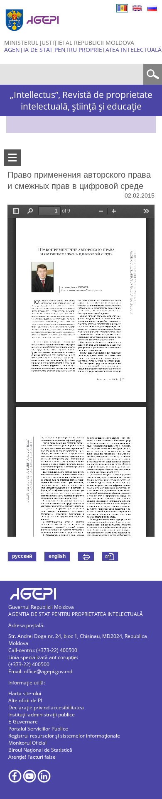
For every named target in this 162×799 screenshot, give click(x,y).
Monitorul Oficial (27, 742)
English (137, 8)
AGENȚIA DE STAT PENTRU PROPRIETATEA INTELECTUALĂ (83, 50)
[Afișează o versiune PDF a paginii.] (110, 556)
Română (122, 8)
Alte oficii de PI (25, 700)
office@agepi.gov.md (48, 671)
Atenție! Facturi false (32, 756)
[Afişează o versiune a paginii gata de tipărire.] (86, 556)
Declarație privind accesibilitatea (46, 707)
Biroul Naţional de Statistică (40, 749)
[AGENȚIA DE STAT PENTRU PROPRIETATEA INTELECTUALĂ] (33, 34)
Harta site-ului (24, 693)
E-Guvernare (23, 721)
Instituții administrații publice (41, 714)
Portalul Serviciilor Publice (38, 728)
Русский (152, 8)
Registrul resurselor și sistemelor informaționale (64, 735)
